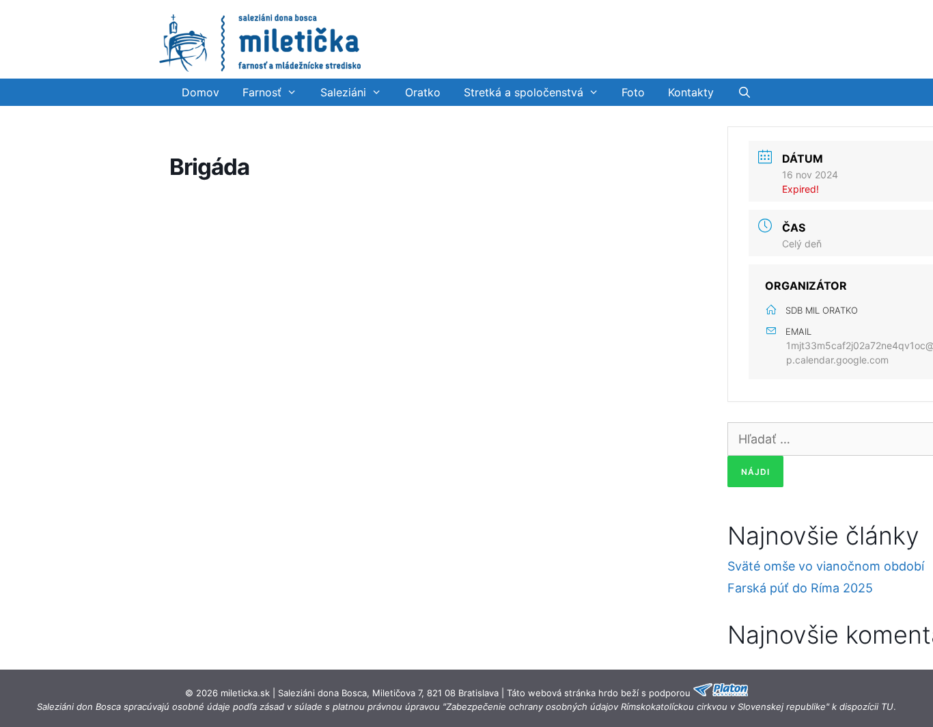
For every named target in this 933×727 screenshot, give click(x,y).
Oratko (423, 92)
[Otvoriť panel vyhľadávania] (744, 92)
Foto (633, 92)
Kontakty (691, 92)
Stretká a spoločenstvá (523, 92)
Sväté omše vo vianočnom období (825, 566)
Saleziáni (343, 92)
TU (887, 706)
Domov (200, 92)
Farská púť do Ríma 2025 (800, 588)
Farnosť (261, 92)
